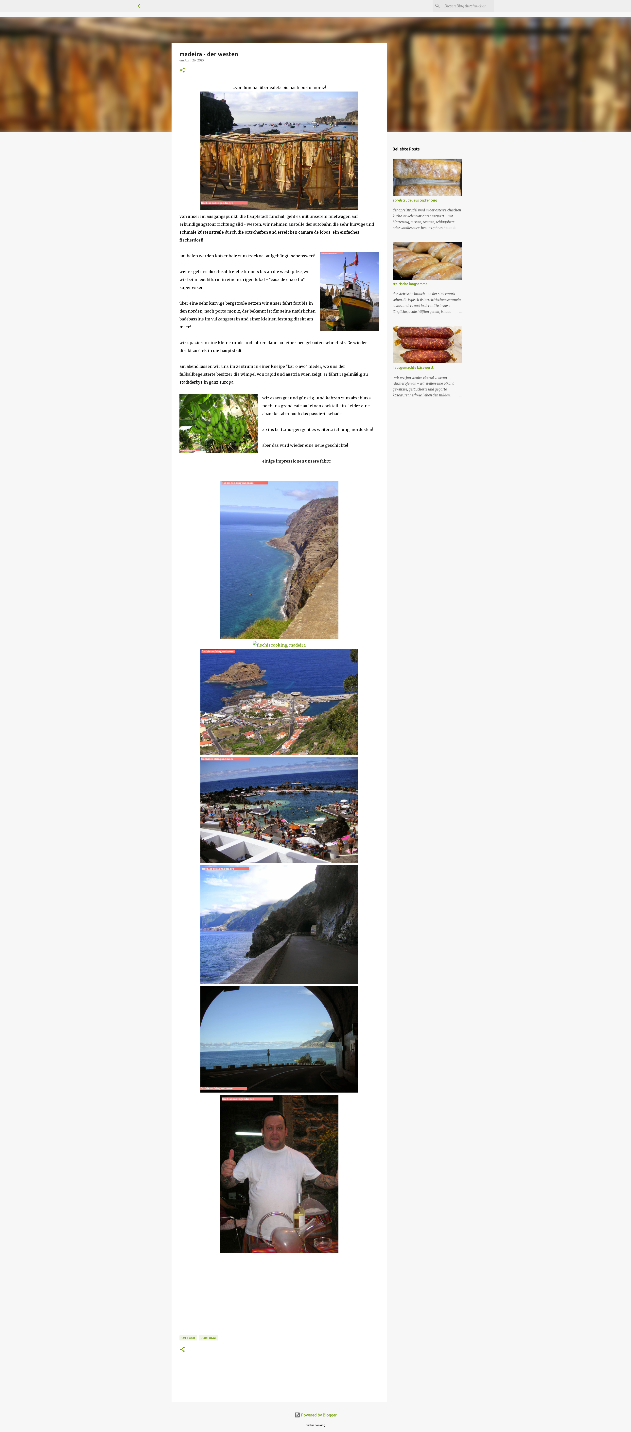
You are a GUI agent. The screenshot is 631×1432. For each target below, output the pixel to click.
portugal (208, 1337)
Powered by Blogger (318, 1415)
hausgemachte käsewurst (413, 368)
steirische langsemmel (410, 284)
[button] (182, 70)
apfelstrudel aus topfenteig (415, 200)
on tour (188, 1337)
